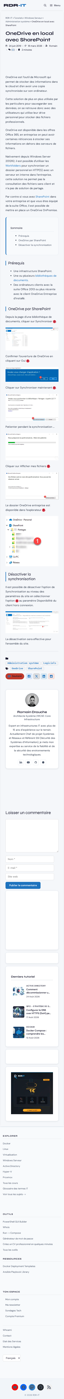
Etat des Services (12, 1341)
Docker (6, 1143)
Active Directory (11, 1166)
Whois (6, 1227)
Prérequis (23, 235)
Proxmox (7, 1177)
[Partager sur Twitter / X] (36, 676)
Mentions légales (11, 1346)
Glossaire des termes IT (15, 1188)
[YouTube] (28, 762)
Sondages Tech (13, 1310)
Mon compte (12, 1299)
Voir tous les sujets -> (14, 1194)
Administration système (18, 21)
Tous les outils (10, 1249)
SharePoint (42, 196)
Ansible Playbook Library (16, 1271)
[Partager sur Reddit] (51, 676)
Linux (5, 1149)
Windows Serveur (33, 18)
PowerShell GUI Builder (15, 1221)
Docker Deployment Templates (19, 1266)
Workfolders (13, 165)
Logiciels (49, 663)
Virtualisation (10, 1154)
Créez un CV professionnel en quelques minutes (28, 1244)
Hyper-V (7, 1171)
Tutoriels (18, 18)
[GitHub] (36, 762)
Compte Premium (14, 1316)
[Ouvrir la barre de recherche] (45, 5)
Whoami (7, 1329)
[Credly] (43, 762)
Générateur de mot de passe (18, 1238)
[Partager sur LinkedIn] (44, 676)
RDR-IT (15, 5)
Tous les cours (10, 1183)
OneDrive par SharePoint (32, 240)
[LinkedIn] (21, 762)
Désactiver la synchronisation (35, 245)
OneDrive (17, 668)
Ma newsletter (12, 1304)
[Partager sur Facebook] (29, 676)
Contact (7, 1335)
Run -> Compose (12, 1232)
